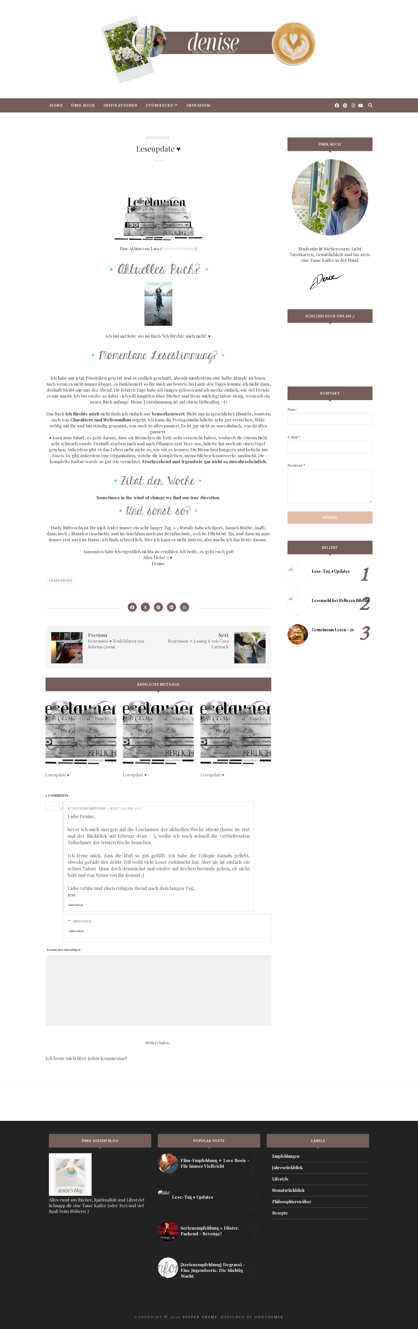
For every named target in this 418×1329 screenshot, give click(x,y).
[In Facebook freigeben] (132, 607)
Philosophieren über (291, 1201)
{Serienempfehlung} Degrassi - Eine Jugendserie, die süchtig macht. (213, 1270)
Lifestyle (280, 1179)
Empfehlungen (285, 1156)
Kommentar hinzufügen (63, 950)
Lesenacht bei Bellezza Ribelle (340, 600)
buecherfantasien (178, 248)
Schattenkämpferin (86, 808)
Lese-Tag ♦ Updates (331, 571)
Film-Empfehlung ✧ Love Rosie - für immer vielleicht (215, 1163)
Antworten (75, 905)
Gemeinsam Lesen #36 (333, 629)
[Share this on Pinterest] (158, 607)
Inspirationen (121, 105)
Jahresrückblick (287, 1167)
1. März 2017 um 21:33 (124, 808)
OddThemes (269, 1317)
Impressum (199, 105)
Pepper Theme (200, 1317)
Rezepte (280, 1213)
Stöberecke (159, 105)
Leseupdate (158, 137)
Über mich (83, 105)
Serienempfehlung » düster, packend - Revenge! (210, 1230)
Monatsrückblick (288, 1190)
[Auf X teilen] (145, 607)
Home (56, 105)
